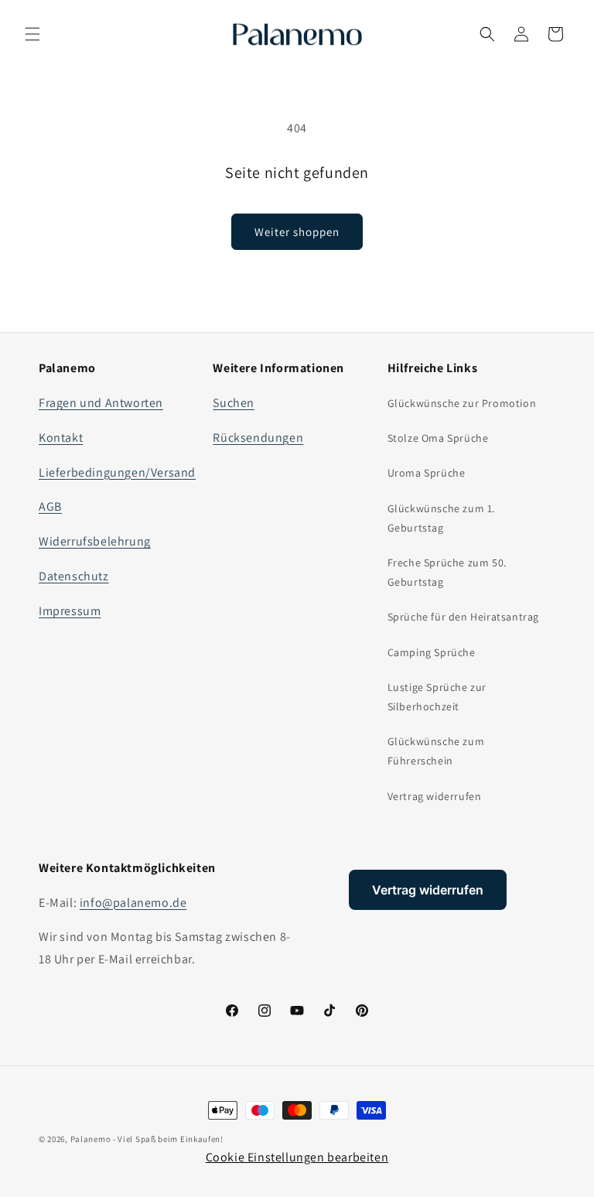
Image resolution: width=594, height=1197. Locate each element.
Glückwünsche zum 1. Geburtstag (441, 518)
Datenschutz (74, 576)
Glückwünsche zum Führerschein (436, 751)
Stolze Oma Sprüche (438, 438)
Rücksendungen (258, 437)
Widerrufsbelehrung (95, 541)
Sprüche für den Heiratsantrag (463, 617)
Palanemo (90, 1139)
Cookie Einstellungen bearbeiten (297, 1157)
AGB (50, 506)
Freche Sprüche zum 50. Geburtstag (447, 572)
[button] (32, 34)
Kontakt (61, 437)
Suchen (233, 403)
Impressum (70, 611)
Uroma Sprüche (426, 473)
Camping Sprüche (431, 652)
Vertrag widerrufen (434, 796)
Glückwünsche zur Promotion (462, 403)
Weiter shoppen (297, 231)
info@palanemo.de (133, 902)
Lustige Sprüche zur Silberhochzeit (436, 696)
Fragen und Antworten (101, 403)
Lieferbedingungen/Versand (117, 472)
